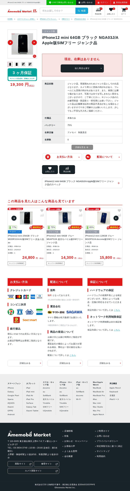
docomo (46, 388)
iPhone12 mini (80, 19)
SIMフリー (66, 19)
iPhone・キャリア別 (66, 383)
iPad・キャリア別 (82, 383)
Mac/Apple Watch (98, 383)
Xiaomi (11, 407)
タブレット (31, 383)
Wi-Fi (78, 399)
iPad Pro (30, 399)
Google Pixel (13, 395)
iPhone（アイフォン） (48, 19)
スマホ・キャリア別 (48, 383)
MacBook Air (98, 392)
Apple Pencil (115, 388)
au (44, 392)
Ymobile (46, 403)
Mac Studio (98, 407)
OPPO (10, 411)
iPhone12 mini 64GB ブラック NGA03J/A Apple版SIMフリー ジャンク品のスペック (79, 183)
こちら (72, 355)
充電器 (112, 395)
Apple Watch (98, 414)
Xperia (10, 399)
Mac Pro (96, 411)
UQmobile (47, 411)
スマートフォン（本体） (26, 19)
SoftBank (47, 395)
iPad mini (30, 392)
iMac (95, 399)
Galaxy (11, 392)
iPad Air (29, 395)
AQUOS (11, 403)
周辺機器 (113, 383)
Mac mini (97, 403)
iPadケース (114, 399)
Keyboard (114, 392)
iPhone (11, 388)
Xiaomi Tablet (32, 411)
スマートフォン (14, 383)
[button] (14, 218)
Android (11, 414)
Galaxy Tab (31, 407)
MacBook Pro (99, 395)
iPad (28, 388)
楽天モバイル (48, 399)
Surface (29, 403)
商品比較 (67, 171)
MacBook (97, 388)
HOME (10, 19)
